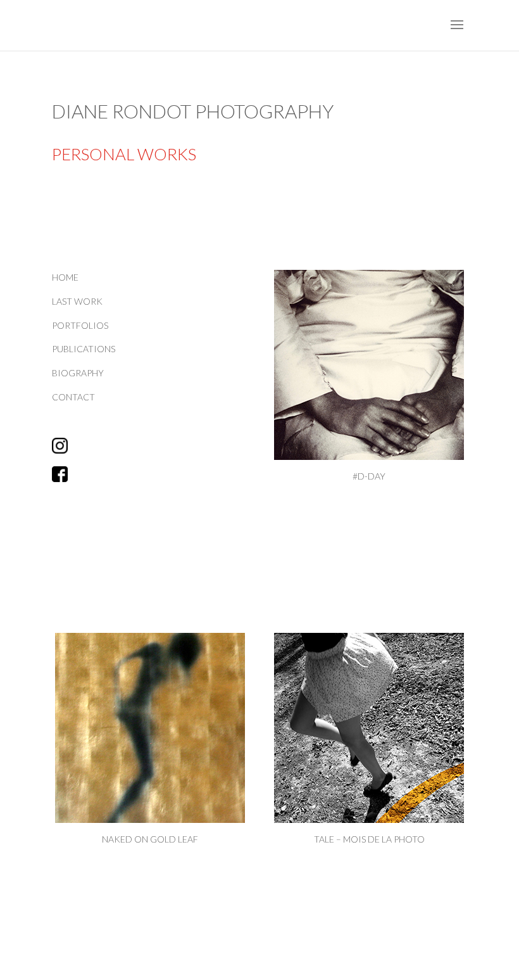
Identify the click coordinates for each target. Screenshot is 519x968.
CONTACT (73, 397)
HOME (65, 277)
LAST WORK (77, 301)
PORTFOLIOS (80, 325)
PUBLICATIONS (83, 348)
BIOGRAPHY (78, 372)
